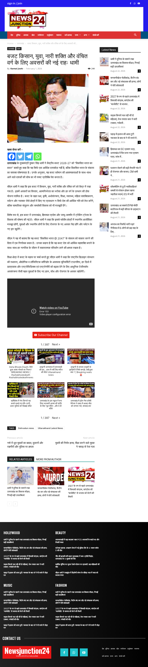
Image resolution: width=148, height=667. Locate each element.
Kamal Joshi (16, 68)
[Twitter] (20, 156)
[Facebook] (131, 4)
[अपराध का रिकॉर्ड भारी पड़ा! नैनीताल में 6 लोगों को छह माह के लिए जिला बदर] (104, 226)
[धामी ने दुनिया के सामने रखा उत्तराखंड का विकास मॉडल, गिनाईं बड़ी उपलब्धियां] (20, 476)
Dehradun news (26, 428)
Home (10, 43)
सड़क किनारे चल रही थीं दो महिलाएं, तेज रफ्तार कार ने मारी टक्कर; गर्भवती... (123, 119)
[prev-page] (9, 504)
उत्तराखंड (20, 43)
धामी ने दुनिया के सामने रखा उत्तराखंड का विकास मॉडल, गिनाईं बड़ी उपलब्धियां (18, 492)
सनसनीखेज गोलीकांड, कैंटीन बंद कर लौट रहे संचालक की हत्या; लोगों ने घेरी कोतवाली (50, 492)
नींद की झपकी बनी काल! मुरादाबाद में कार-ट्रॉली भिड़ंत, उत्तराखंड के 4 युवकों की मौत (74, 557)
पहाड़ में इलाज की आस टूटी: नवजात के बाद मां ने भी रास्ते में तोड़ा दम (26, 573)
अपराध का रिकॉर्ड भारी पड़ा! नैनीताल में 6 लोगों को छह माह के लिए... (124, 228)
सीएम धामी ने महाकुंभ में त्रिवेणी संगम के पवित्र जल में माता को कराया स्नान (76, 573)
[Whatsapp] (38, 156)
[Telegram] (29, 156)
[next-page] (15, 504)
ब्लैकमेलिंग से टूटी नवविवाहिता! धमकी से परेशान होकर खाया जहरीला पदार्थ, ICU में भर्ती (123, 190)
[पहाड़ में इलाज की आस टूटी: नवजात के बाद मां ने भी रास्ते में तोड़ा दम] (104, 136)
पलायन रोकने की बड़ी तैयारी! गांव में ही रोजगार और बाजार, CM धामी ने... (125, 171)
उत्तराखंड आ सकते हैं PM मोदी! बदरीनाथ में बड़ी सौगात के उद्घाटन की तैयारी (125, 209)
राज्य (18, 48)
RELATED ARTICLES (20, 459)
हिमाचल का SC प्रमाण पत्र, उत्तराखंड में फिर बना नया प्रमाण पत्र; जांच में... (124, 153)
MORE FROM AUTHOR (48, 459)
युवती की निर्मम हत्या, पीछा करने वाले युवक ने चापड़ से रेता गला (75, 444)
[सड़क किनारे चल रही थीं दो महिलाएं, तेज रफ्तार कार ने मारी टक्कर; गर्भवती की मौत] (104, 118)
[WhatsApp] (134, 4)
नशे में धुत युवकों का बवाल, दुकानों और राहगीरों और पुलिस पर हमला (25, 444)
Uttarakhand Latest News (50, 428)
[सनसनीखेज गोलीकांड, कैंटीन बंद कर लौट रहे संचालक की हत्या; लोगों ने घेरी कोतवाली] (51, 476)
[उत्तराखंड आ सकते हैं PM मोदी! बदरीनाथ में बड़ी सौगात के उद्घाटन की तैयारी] (104, 208)
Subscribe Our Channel (53, 335)
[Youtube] (139, 4)
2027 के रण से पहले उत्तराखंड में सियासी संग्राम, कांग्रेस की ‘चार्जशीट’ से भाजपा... (124, 100)
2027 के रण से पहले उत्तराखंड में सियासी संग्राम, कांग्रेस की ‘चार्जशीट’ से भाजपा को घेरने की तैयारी (25, 557)
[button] (135, 35)
